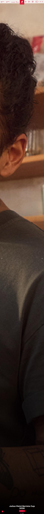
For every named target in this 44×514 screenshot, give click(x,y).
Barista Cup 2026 (2, 2)
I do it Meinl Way (7, 2)
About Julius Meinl (33, 2)
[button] (39, 1)
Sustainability (13, 2)
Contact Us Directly (37, 2)
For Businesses (17, 2)
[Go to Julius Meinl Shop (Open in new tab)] (40, 1)
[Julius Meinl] (22, 2)
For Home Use (26, 2)
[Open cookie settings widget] (2, 511)
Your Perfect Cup (29, 2)
